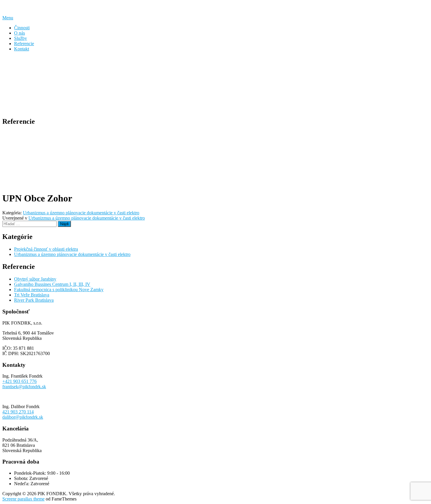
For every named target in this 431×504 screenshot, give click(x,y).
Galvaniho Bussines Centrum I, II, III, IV (52, 284)
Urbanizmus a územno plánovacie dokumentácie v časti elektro (81, 212)
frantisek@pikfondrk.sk (24, 386)
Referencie (24, 43)
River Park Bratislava (34, 300)
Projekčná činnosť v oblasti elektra (46, 249)
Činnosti (22, 27)
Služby (20, 38)
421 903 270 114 (18, 411)
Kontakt (21, 48)
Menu (7, 17)
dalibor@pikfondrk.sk (22, 417)
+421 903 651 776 (19, 381)
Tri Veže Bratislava (31, 294)
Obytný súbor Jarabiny (35, 278)
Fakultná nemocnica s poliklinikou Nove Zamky (58, 289)
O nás (19, 32)
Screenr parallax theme (23, 498)
